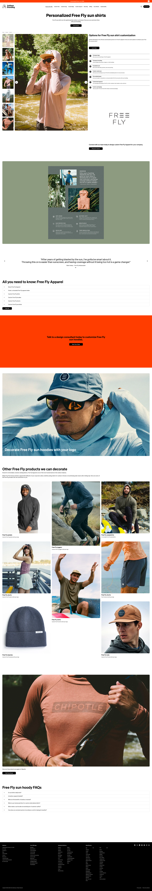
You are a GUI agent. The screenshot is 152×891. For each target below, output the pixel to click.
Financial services (61, 864)
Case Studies (96, 6)
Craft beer (60, 861)
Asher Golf (88, 857)
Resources (4, 856)
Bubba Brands (102, 852)
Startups (68, 855)
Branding (86, 6)
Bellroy (87, 866)
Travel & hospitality (70, 858)
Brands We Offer (49, 6)
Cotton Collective (103, 872)
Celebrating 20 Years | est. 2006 (77, 1)
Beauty (59, 853)
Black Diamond (88, 872)
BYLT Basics (102, 857)
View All (7, 308)
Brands (7, 32)
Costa (101, 869)
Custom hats (32, 853)
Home (3, 32)
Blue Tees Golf (88, 879)
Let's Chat (94, 48)
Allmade (87, 849)
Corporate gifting (33, 859)
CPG (59, 858)
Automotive (60, 852)
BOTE (101, 849)
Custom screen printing (34, 855)
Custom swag (32, 856)
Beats (87, 863)
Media (68, 847)
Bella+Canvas (88, 865)
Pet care (68, 850)
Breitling (101, 851)
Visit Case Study (9, 773)
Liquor (59, 869)
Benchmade (88, 869)
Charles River (102, 865)
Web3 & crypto (70, 859)
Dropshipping (32, 864)
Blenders (87, 877)
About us (4, 845)
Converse (101, 868)
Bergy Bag (88, 871)
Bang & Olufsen (88, 860)
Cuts (100, 877)
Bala (86, 862)
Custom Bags (71, 6)
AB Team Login (5, 861)
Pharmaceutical (70, 852)
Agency (59, 847)
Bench (87, 868)
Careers (3, 855)
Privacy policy (139, 887)
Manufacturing (60, 870)
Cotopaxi (101, 871)
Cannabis (59, 856)
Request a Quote (96, 148)
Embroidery (32, 858)
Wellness (68, 861)
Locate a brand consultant (7, 859)
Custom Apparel (78, 6)
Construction (60, 859)
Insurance (60, 866)
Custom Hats (57, 6)
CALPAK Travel (102, 860)
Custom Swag (64, 6)
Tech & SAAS (69, 856)
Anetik (87, 851)
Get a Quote (146, 6)
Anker (87, 852)
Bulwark (101, 854)
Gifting (90, 6)
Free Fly (10, 32)
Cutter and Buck (102, 879)
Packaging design (33, 861)
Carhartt (101, 863)
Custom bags (32, 852)
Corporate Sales (5, 858)
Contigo (101, 866)
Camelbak (101, 862)
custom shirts (94, 41)
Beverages (60, 855)
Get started (76, 25)
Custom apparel (33, 850)
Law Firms (60, 867)
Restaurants (69, 853)
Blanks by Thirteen (89, 874)
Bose (87, 880)
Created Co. (102, 874)
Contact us (4, 850)
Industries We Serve (62, 845)
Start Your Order (76, 344)
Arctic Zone (88, 854)
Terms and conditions (146, 887)
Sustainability (103, 6)
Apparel (59, 850)
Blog (3, 852)
